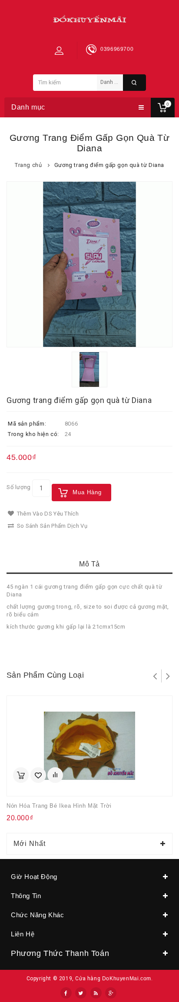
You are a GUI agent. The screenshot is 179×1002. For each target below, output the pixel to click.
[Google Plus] (110, 993)
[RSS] (96, 993)
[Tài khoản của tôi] (59, 50)
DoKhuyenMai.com (126, 978)
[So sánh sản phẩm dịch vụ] (55, 775)
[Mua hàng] (21, 775)
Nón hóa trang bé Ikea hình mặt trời (59, 805)
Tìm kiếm (134, 82)
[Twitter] (80, 993)
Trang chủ (28, 165)
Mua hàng (87, 492)
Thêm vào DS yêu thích (47, 513)
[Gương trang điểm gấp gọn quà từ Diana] (89, 264)
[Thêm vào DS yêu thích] (38, 775)
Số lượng (19, 487)
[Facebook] (66, 993)
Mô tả (89, 564)
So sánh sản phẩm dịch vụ (51, 526)
